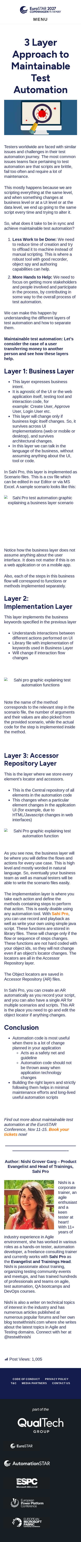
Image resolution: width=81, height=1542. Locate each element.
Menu (40, 19)
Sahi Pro (60, 913)
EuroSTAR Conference (40, 9)
